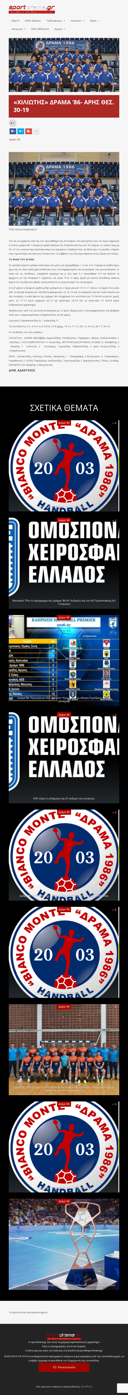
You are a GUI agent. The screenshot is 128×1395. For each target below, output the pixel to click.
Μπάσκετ (76, 21)
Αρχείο (58, 29)
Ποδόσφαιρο (54, 21)
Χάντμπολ (17, 29)
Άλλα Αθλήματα (40, 29)
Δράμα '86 (15, 139)
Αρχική (15, 21)
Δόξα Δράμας (33, 21)
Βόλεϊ (93, 21)
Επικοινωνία (66, 1367)
